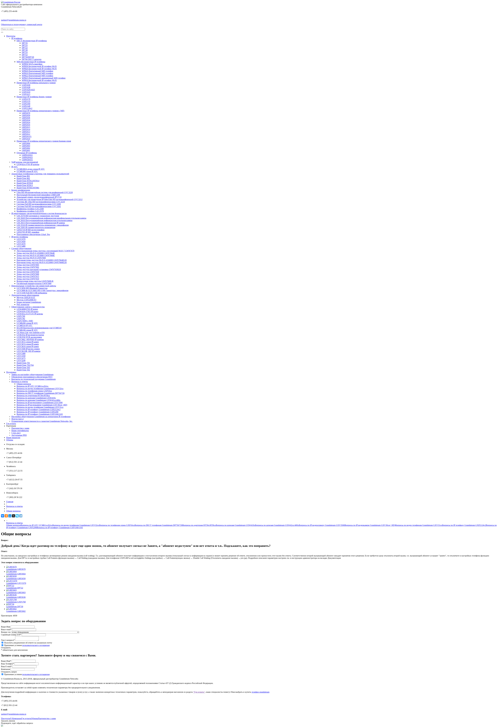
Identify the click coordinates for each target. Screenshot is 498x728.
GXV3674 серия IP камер (28, 344)
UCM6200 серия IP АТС (27, 323)
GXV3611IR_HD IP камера (28, 351)
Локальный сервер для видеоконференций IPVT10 (39, 197)
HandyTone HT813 (25, 185)
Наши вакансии (13, 437)
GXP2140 (26, 106)
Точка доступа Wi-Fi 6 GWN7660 (31, 258)
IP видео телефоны (19, 237)
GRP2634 (26, 120)
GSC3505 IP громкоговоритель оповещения (36, 227)
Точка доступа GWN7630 (28, 272)
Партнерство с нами (20, 428)
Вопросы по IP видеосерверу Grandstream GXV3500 (40, 402)
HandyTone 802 (23, 178)
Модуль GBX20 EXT (26, 297)
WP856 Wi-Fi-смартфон (32, 64)
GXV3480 (21, 246)
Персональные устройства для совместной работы (33, 286)
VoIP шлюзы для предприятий (24, 162)
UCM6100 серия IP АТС (27, 330)
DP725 (25, 45)
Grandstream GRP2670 (16, 569)
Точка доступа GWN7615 (28, 276)
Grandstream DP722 (14, 588)
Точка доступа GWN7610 (28, 279)
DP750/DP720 (28, 57)
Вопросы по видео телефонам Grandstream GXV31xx (40, 407)
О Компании (15, 718)
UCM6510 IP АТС (24, 325)
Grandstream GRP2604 (16, 574)
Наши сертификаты (20, 430)
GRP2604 (26, 143)
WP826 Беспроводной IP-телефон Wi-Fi (39, 69)
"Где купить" (199, 692)
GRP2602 (26, 148)
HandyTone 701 (23, 363)
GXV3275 (21, 358)
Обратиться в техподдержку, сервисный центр (21, 24)
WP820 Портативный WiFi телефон (37, 71)
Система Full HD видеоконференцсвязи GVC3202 (39, 206)
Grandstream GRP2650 (16, 578)
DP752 (25, 55)
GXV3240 (21, 360)
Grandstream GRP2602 (16, 611)
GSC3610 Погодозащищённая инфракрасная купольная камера (44, 220)
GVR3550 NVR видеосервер (29, 337)
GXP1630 (26, 85)
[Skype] (17, 515)
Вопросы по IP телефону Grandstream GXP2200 (37, 412)
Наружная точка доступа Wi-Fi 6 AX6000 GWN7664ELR (42, 260)
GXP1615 (26, 94)
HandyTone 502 (23, 370)
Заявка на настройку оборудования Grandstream (32, 374)
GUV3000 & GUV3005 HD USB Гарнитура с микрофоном (42, 290)
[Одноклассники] (6, 515)
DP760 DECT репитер (31, 59)
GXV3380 (21, 353)
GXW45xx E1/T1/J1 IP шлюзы (30, 314)
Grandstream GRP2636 (16, 597)
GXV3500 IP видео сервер (28, 349)
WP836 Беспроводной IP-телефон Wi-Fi (39, 66)
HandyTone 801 (23, 176)
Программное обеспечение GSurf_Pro (33, 234)
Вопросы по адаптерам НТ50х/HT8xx (33, 395)
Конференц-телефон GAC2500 (30, 209)
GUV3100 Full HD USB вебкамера (32, 293)
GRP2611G (27, 136)
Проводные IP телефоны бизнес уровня (34, 97)
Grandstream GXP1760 (16, 602)
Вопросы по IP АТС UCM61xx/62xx (32, 386)
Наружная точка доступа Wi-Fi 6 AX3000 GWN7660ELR (42, 262)
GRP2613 (26, 132)
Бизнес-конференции (20, 190)
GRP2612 (26, 134)
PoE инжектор (23, 304)
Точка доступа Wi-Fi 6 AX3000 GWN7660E (36, 255)
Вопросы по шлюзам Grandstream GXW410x (36, 398)
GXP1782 (21, 318)
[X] (13, 515)
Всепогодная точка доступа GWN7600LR (35, 281)
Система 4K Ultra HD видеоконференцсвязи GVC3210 (41, 202)
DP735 (25, 43)
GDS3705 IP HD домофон (28, 232)
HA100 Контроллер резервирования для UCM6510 (39, 328)
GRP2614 (26, 129)
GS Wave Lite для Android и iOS (31, 332)
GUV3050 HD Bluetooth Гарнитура (32, 288)
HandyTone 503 (23, 367)
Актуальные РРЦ (19, 435)
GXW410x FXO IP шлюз (27, 311)
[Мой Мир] (9, 515)
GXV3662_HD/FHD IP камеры (30, 339)
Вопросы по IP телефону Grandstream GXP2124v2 (38, 409)
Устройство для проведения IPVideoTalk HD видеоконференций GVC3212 (49, 199)
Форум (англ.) (17, 419)
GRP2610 (26, 139)
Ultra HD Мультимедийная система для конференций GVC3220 (45, 192)
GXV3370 (21, 239)
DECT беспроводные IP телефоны (32, 41)
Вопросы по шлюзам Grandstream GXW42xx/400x (38, 400)
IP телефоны (16, 38)
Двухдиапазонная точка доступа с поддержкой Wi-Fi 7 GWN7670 (45, 251)
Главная (9, 502)
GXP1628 (26, 87)
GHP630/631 (27, 160)
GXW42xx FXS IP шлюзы (28, 164)
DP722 (25, 48)
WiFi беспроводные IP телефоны (31, 62)
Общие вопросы (24, 384)
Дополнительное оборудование (25, 295)
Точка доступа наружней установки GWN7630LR (39, 269)
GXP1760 (21, 316)
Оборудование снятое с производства (28, 307)
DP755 (25, 52)
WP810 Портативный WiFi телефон (37, 73)
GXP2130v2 (27, 108)
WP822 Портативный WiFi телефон (37, 76)
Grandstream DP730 (14, 606)
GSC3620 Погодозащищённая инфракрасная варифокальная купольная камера (51, 218)
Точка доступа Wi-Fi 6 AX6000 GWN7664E (36, 253)
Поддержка (11, 372)
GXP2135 (26, 101)
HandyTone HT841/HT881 (28, 188)
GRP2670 (26, 113)
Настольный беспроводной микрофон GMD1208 (38, 195)
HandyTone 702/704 (25, 365)
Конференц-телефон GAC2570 (30, 211)
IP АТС (14, 167)
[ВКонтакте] (2, 515)
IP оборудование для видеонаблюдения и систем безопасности (39, 213)
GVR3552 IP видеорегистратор (30, 335)
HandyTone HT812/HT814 (28, 181)
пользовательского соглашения (36, 645)
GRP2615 (26, 127)
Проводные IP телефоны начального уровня (36, 83)
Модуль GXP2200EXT (26, 300)
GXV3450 (21, 241)
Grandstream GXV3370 (16, 583)
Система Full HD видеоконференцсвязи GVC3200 (39, 204)
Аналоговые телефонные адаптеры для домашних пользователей (40, 174)
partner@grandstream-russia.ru (13, 20)
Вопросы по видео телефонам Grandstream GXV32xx (40, 388)
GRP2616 (26, 125)
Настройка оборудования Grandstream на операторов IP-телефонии (41, 416)
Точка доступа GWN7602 (28, 267)
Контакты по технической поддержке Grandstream (33, 379)
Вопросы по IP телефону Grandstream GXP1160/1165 (40, 414)
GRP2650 (26, 115)
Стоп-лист (16, 433)
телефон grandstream (260, 692)
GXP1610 (26, 92)
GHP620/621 (27, 157)
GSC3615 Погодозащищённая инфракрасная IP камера (41, 223)
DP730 (25, 50)
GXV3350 (21, 356)
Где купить (11, 423)
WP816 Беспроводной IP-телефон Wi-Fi (39, 80)
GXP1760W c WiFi (25, 321)
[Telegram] (20, 515)
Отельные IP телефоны (27, 153)
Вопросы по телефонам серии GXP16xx (34, 391)
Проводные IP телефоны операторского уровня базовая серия (44, 141)
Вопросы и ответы (19, 381)
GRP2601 (26, 150)
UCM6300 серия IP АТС (27, 171)
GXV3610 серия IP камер (28, 346)
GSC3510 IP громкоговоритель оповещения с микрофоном (43, 225)
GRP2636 (26, 118)
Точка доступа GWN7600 (28, 274)
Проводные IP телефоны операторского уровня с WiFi (40, 111)
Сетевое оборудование (21, 248)
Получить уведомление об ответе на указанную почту (28, 643)
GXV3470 (21, 244)
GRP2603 (26, 146)
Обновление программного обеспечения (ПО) (31, 377)
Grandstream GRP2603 (16, 592)
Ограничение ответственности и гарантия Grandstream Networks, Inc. (42, 421)
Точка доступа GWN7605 (28, 265)
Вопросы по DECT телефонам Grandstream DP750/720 (40, 393)
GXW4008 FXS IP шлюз (27, 309)
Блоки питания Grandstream (29, 302)
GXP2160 (26, 104)
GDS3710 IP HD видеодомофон (30, 230)
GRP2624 (26, 122)
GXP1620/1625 (28, 90)
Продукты (10, 36)
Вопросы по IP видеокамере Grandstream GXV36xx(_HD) (42, 405)
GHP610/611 (27, 155)
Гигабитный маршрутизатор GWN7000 (34, 283)
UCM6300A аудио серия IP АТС (31, 169)
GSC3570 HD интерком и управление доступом (38, 216)
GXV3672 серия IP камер (28, 342)
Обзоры (9, 440)
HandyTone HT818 (25, 183)
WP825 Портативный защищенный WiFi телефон (43, 78)
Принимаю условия (27, 645)
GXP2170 (26, 99)
